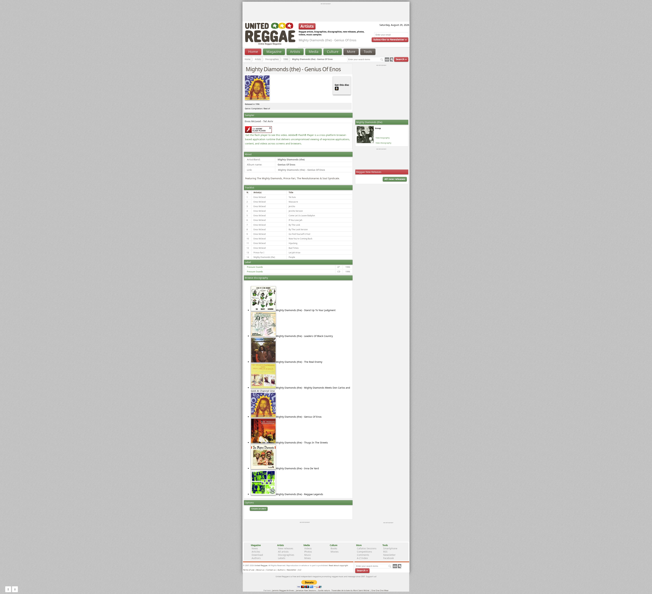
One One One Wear (380, 590)
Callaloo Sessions (366, 548)
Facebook (388, 558)
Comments (363, 554)
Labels (281, 558)
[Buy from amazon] (337, 88)
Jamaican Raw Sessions (306, 590)
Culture (332, 51)
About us (260, 570)
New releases (285, 548)
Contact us (271, 570)
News (255, 548)
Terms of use (248, 570)
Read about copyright (338, 565)
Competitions (364, 551)
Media (313, 51)
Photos (308, 551)
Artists (295, 51)
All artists (283, 551)
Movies (335, 551)
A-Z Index (362, 558)
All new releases (394, 179)
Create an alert (258, 508)
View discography (383, 143)
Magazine (274, 51)
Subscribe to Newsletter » (390, 39)
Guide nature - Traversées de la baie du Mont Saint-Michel (343, 590)
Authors (256, 558)
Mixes (307, 558)
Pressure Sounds (255, 267)
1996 (285, 59)
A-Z (299, 570)
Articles (256, 551)
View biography (383, 137)
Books (334, 548)
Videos (308, 548)
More (351, 51)
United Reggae (260, 565)
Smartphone (390, 548)
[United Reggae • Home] (270, 41)
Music (307, 554)
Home (253, 51)
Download (257, 554)
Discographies (272, 59)
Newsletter (389, 554)
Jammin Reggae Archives (283, 590)
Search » (401, 59)
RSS (385, 551)
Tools (368, 51)
